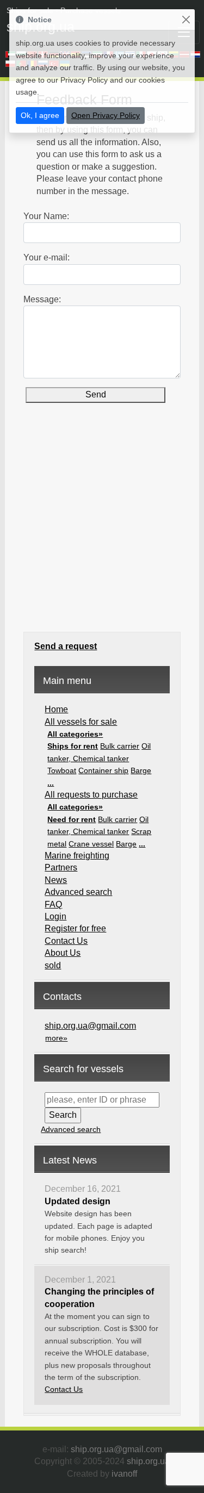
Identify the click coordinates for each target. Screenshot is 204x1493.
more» (56, 1038)
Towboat (61, 770)
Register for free (75, 928)
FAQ (53, 904)
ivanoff (124, 1473)
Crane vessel (91, 843)
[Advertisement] (102, 527)
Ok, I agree (40, 115)
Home (56, 709)
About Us (63, 952)
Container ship (103, 770)
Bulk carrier (119, 746)
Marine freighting (77, 855)
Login (55, 916)
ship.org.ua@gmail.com (90, 1025)
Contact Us (66, 940)
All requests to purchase (91, 794)
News (56, 880)
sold (53, 965)
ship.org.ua (148, 1461)
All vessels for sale (81, 721)
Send (95, 394)
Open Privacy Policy (105, 115)
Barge (141, 770)
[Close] (185, 20)
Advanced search (78, 892)
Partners (61, 867)
